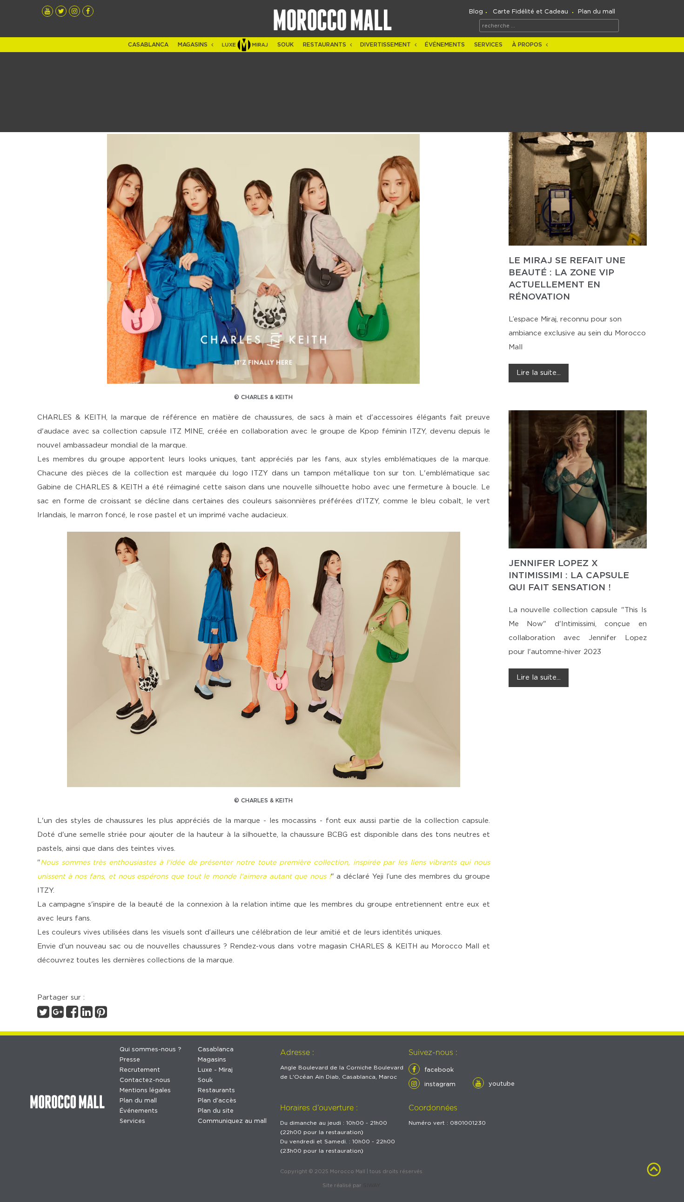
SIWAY (371, 1185)
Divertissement (385, 44)
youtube (502, 1084)
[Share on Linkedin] (86, 1014)
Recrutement (140, 1070)
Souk (285, 44)
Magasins (193, 44)
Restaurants (324, 44)
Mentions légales (145, 1091)
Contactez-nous (145, 1080)
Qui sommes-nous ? (150, 1050)
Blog (476, 12)
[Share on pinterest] (101, 1014)
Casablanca (148, 44)
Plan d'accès (217, 1101)
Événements (445, 44)
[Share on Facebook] (72, 1014)
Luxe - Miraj (215, 1070)
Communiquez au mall (232, 1121)
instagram (440, 1085)
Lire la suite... (538, 372)
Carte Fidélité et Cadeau (530, 12)
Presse (130, 1060)
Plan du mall (596, 12)
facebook (439, 1070)
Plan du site (216, 1111)
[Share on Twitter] (43, 1014)
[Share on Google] (58, 1014)
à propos (527, 44)
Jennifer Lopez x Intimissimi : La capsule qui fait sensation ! (569, 575)
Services (488, 44)
